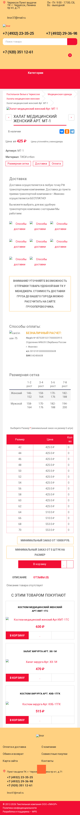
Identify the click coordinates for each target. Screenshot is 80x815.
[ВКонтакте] (62, 131)
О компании (48, 746)
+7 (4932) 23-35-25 (18, 33)
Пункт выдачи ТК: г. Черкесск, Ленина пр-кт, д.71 (21, 5)
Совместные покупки (54, 753)
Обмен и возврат (13, 753)
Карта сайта (10, 760)
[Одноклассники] (67, 131)
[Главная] (6, 26)
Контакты (47, 760)
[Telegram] (72, 131)
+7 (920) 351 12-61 (18, 52)
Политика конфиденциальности (20, 808)
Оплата (56, 163)
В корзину (39, 564)
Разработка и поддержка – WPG (20, 811)
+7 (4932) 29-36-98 (61, 33)
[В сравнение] (70, 564)
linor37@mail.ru (16, 17)
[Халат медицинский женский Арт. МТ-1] (40, 109)
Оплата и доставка (14, 746)
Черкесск (13, 2)
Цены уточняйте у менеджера (46, 141)
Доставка (41, 163)
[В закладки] (64, 564)
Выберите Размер (19, 428)
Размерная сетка (18, 163)
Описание (19, 577)
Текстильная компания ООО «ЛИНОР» (37, 804)
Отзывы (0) (41, 577)
